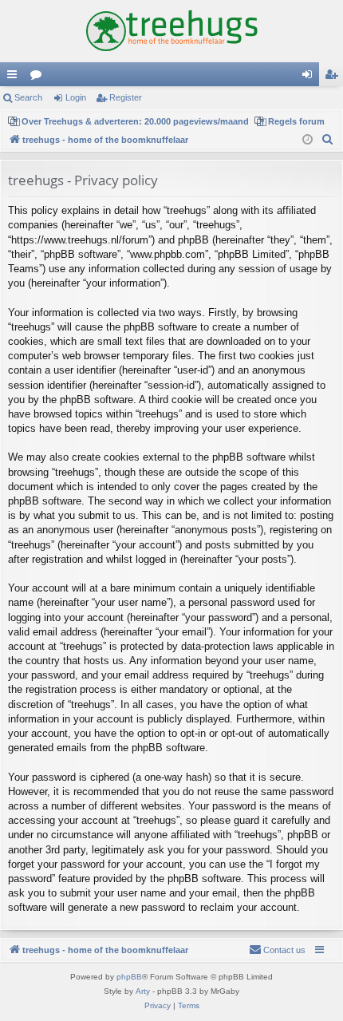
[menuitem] (328, 139)
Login (75, 97)
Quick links (15, 77)
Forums (39, 77)
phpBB (129, 976)
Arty (143, 991)
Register (125, 97)
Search (28, 97)
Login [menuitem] (310, 77)
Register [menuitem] (334, 77)
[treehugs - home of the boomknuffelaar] (171, 31)
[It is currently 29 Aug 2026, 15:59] (307, 140)
